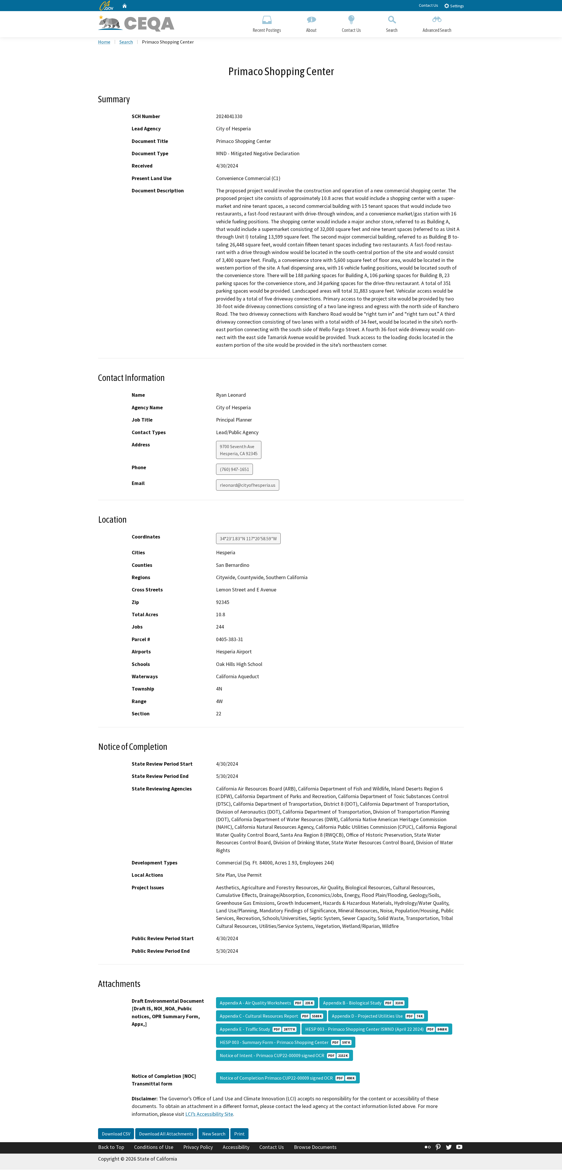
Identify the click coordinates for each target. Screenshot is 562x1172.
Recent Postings (267, 30)
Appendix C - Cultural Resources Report (271, 1016)
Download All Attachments (166, 1134)
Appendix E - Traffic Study (257, 1029)
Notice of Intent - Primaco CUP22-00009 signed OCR (284, 1055)
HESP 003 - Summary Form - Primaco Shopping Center (285, 1042)
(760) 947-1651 (234, 469)
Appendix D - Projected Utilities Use (377, 1016)
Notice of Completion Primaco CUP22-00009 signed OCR (287, 1078)
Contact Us (428, 5)
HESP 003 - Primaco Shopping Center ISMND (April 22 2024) (376, 1029)
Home (104, 42)
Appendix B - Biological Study (363, 1003)
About (311, 30)
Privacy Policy (198, 1147)
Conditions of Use (153, 1147)
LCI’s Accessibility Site (209, 1114)
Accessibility (236, 1147)
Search (391, 30)
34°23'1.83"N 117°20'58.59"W (248, 538)
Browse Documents (315, 1147)
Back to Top (111, 1147)
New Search (213, 1134)
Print (239, 1134)
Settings (456, 6)
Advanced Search (437, 30)
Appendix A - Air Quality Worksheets (266, 1003)
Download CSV (116, 1134)
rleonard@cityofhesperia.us (247, 485)
